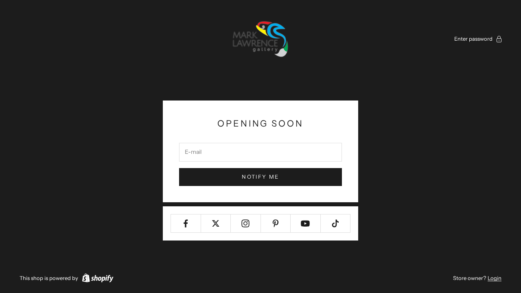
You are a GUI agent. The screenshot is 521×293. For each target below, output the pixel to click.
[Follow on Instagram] (245, 223)
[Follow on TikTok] (335, 223)
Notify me (260, 176)
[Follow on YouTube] (305, 223)
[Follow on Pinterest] (276, 223)
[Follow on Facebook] (186, 223)
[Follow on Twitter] (216, 223)
